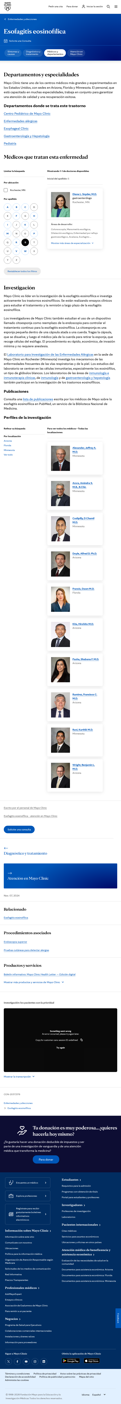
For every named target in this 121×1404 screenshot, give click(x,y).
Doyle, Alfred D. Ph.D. (84, 553)
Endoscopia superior (15, 941)
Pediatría (10, 143)
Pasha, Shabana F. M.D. (85, 659)
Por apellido (10, 198)
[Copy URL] (81, 1040)
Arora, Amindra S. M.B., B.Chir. (82, 485)
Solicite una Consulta (20, 40)
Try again (60, 1047)
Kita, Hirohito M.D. (83, 623)
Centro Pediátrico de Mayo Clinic (27, 113)
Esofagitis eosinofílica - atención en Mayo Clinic (30, 816)
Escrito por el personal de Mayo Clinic (25, 807)
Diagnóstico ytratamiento (33, 53)
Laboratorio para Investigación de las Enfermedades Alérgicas (50, 354)
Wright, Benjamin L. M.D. (83, 766)
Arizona (8, 440)
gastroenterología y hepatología (88, 378)
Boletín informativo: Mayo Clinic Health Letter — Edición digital (39, 974)
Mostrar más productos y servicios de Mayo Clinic (32, 982)
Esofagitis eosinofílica (35, 31)
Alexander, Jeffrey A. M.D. (84, 449)
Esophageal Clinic (16, 128)
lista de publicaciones (38, 399)
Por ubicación (11, 182)
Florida (7, 445)
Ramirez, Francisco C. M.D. (84, 696)
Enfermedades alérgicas (20, 121)
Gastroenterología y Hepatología (26, 136)
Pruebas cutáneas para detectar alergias (26, 950)
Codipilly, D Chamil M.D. (83, 520)
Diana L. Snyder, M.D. (84, 194)
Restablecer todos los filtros (22, 271)
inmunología (49, 378)
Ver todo (8, 454)
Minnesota (9, 450)
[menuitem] (13, 53)
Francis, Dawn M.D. (83, 588)
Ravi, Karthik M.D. (82, 729)
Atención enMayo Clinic (76, 53)
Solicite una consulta (19, 829)
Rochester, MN (17, 190)
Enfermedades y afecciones (22, 19)
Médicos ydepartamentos (55, 53)
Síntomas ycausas (13, 53)
